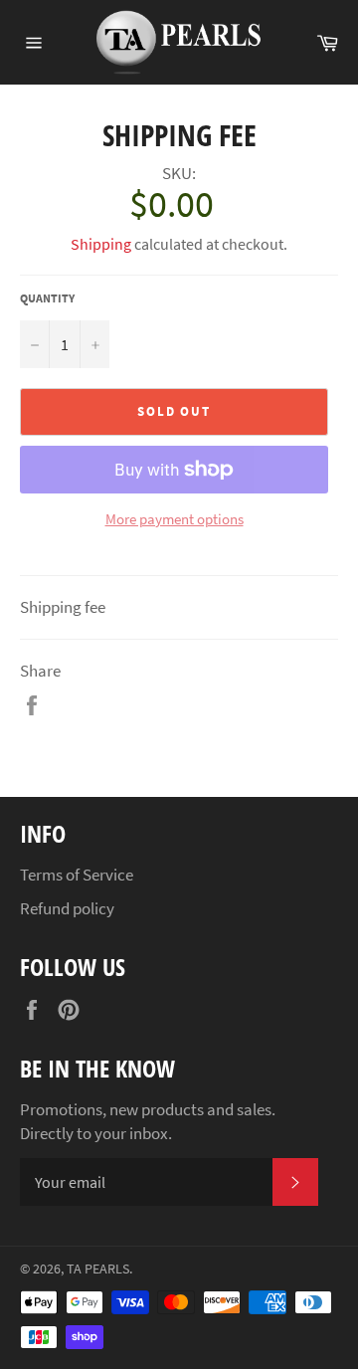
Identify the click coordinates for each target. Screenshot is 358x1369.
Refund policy (67, 908)
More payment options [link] (174, 518)
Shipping (101, 244)
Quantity (47, 298)
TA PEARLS (98, 1269)
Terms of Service (76, 874)
